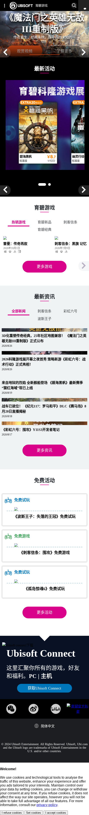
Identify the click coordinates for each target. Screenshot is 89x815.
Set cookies (33, 812)
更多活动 (44, 612)
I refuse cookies (12, 812)
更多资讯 (44, 450)
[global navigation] (5, 5)
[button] (5, 52)
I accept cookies (55, 812)
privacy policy (47, 805)
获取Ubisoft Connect (44, 688)
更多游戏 (44, 266)
